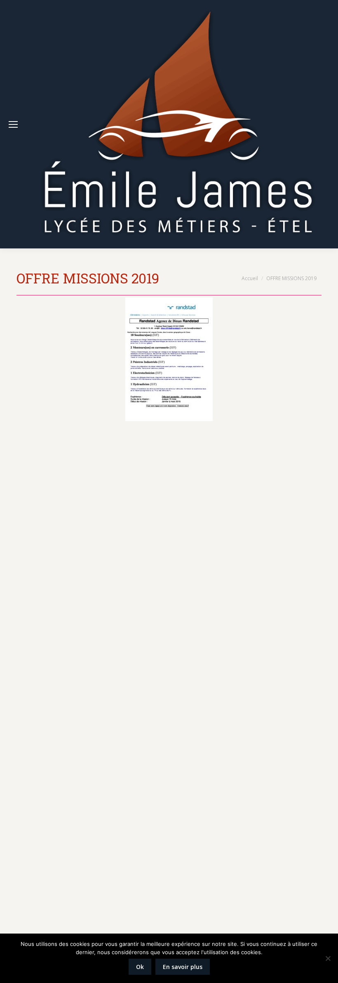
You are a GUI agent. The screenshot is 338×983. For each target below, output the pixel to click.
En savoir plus (182, 967)
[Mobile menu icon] (13, 124)
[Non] (328, 958)
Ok (140, 967)
